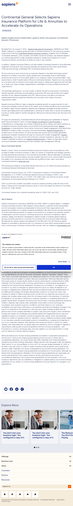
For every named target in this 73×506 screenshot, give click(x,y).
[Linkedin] (17, 389)
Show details (62, 261)
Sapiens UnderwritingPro (36, 139)
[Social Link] (5, 494)
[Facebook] (11, 389)
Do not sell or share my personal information (19, 267)
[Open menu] (69, 4)
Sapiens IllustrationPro (55, 130)
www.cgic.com (24, 161)
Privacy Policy (6, 501)
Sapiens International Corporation (40, 49)
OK (54, 267)
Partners (5, 475)
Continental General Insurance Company (33, 53)
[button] (34, 447)
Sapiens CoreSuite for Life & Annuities (46, 122)
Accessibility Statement (47, 499)
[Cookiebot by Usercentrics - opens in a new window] (62, 237)
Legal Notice (60, 499)
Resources (6, 480)
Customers (6, 470)
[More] (22, 389)
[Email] (6, 389)
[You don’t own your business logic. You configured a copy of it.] (15, 427)
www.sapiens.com (63, 225)
